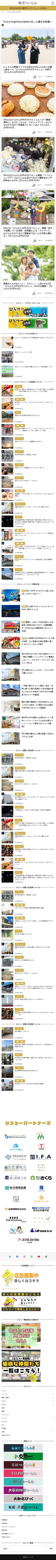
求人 (3, 1425)
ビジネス (4, 1421)
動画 (3, 1411)
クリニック (5, 1415)
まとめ (4, 1404)
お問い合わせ (6, 1435)
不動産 (4, 1428)
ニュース (4, 1394)
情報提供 (4, 1520)
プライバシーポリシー (9, 1527)
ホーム (4, 1391)
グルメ (4, 1401)
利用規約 (4, 1523)
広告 (3, 1432)
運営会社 (4, 1530)
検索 (51, 1548)
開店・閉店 (5, 1397)
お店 (3, 1408)
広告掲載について (7, 1534)
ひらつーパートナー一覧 (10, 1288)
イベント (4, 1418)
